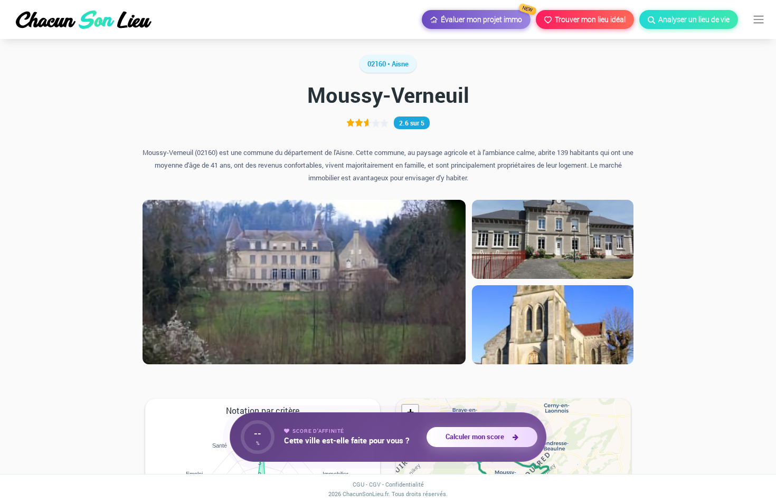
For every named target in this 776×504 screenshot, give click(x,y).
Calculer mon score (476, 436)
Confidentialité (404, 484)
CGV (375, 484)
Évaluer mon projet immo (484, 17)
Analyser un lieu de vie (692, 19)
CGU (358, 484)
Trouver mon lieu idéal (589, 19)
